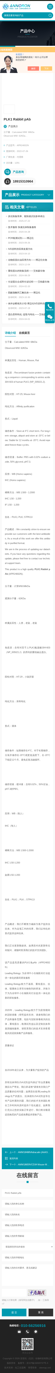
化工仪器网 (20, 1367)
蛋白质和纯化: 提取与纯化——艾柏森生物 (29, 314)
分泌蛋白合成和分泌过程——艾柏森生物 (28, 281)
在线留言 (24, 332)
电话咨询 (49, 310)
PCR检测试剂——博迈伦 (21, 238)
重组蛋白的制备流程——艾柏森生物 (26, 270)
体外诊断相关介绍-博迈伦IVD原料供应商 (28, 303)
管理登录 (32, 1367)
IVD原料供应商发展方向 (20, 249)
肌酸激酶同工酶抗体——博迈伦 (24, 292)
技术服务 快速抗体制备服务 (22, 227)
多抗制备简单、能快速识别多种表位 (26, 216)
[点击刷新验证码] (37, 1293)
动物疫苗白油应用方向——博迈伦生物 (27, 260)
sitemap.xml (45, 1367)
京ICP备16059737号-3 (37, 1363)
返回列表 (13, 1158)
